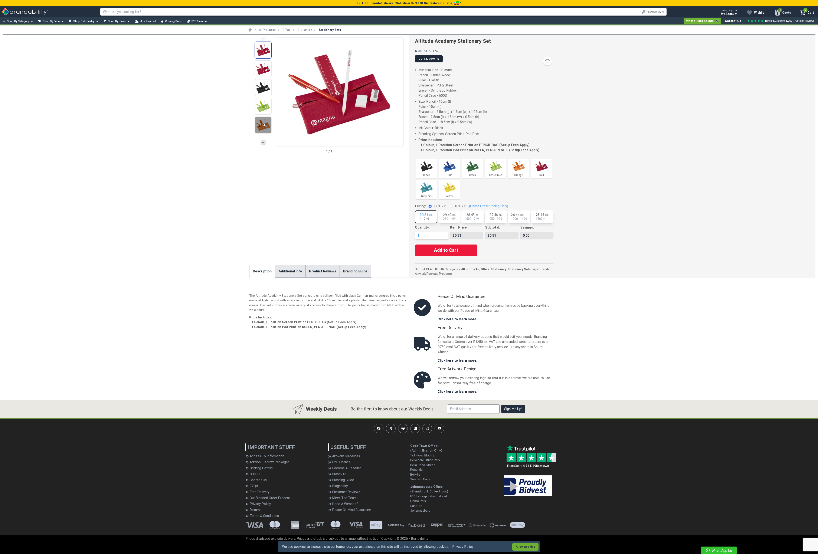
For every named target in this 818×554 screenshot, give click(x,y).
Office (286, 30)
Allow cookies (525, 546)
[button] (398, 91)
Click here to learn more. (457, 319)
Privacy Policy (463, 547)
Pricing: (420, 206)
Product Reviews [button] (322, 271)
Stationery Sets (330, 30)
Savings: (527, 227)
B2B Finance (199, 21)
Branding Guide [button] (355, 271)
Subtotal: (492, 227)
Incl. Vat (461, 206)
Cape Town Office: (424, 446)
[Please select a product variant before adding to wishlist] (547, 61)
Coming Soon (173, 21)
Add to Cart (446, 250)
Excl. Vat (440, 206)
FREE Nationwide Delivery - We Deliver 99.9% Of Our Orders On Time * (409, 3)
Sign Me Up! (513, 409)
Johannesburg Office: (427, 487)
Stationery (304, 30)
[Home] (250, 30)
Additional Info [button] (290, 271)
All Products (267, 30)
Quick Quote (429, 58)
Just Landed (148, 21)
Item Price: (459, 227)
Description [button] (262, 271)
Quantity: (422, 227)
